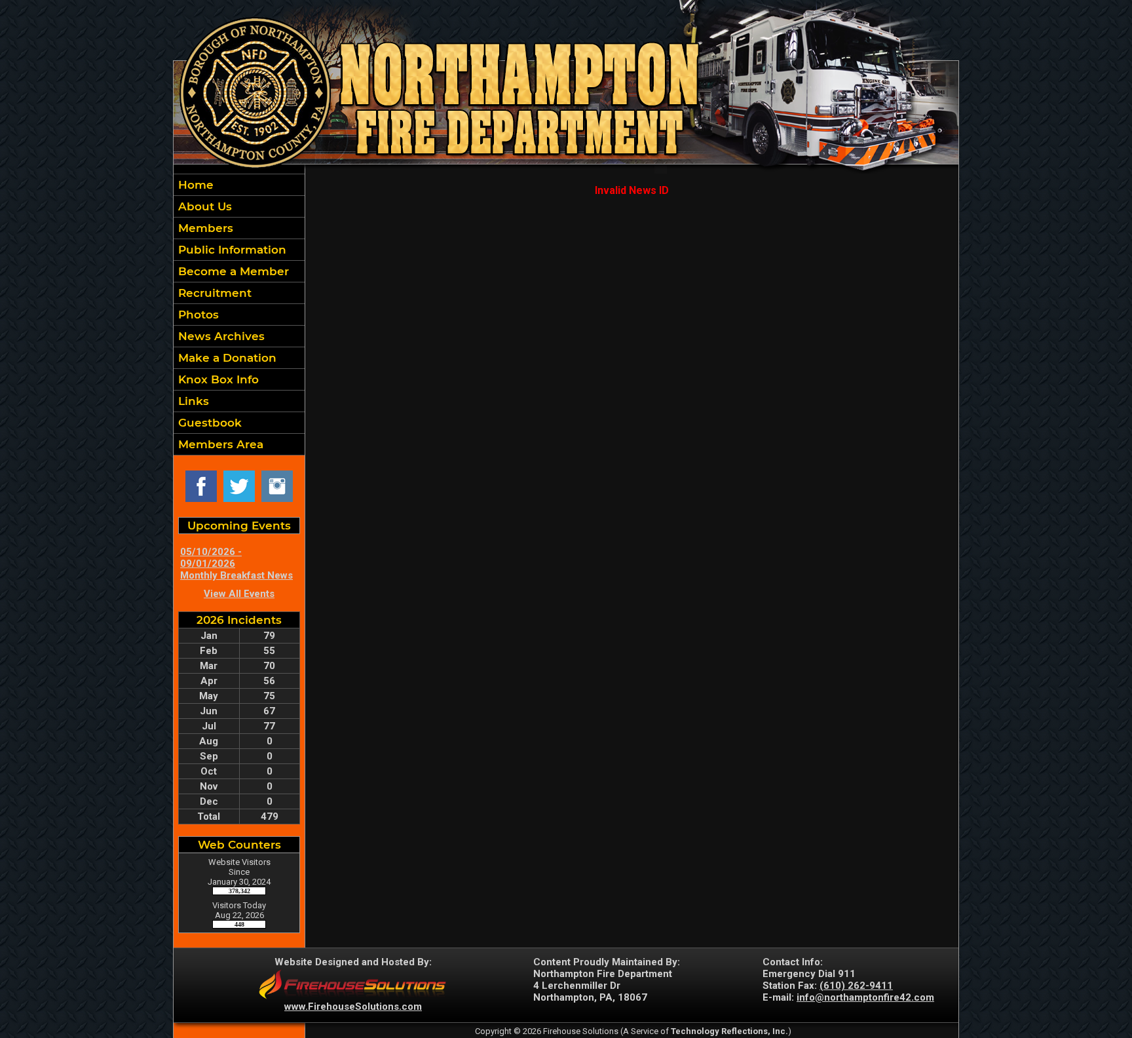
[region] (239, 314)
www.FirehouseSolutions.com (353, 1006)
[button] (239, 206)
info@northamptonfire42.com (865, 997)
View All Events (239, 594)
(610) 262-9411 (856, 985)
